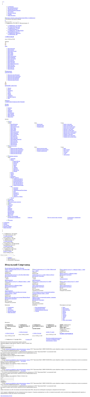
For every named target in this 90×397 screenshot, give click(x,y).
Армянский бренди (18, 178)
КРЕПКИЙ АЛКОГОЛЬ (11, 85)
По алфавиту (17, 268)
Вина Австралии (12, 58)
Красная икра (11, 212)
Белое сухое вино (67, 124)
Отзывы (10, 14)
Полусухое (66, 150)
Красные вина (40, 125)
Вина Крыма (66, 308)
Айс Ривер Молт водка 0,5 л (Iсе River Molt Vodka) (17, 274)
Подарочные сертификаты (14, 217)
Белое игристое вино (42, 148)
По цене (22, 268)
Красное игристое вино (42, 149)
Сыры (9, 109)
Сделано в (28, 339)
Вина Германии (11, 57)
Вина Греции (11, 60)
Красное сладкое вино (68, 130)
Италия (15, 163)
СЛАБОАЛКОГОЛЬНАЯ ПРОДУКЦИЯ (15, 101)
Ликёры (64, 315)
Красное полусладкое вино (69, 131)
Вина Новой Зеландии (13, 63)
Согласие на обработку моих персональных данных (53, 340)
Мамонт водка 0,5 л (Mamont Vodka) (13, 285)
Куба (14, 191)
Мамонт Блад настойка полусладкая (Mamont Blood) (17, 297)
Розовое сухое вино (68, 134)
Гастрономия (11, 113)
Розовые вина (40, 126)
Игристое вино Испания (13, 74)
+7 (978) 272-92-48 (9, 36)
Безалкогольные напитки (15, 202)
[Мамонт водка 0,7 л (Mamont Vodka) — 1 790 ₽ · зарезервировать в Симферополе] (72, 269)
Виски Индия (16, 161)
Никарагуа (15, 192)
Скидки (11, 220)
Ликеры (11, 199)
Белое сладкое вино (68, 125)
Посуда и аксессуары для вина (54, 217)
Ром (9, 98)
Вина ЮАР (10, 55)
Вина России (11, 67)
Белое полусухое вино (68, 128)
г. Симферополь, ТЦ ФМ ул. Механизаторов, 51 (14, 28)
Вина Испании (11, 48)
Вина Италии (11, 68)
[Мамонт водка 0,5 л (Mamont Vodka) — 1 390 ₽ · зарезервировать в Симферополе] (17, 281)
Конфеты (10, 111)
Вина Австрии (11, 62)
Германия (15, 189)
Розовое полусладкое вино (69, 136)
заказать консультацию (6, 347)
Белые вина (40, 124)
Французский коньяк (18, 185)
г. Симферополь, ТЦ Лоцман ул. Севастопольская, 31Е (15, 26)
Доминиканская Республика (20, 190)
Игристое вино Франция (14, 77)
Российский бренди (18, 184)
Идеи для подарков (13, 216)
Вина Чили (10, 52)
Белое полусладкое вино (69, 126)
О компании (11, 6)
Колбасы (10, 107)
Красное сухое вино (68, 129)
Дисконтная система (13, 9)
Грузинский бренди (18, 180)
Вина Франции (11, 66)
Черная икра (11, 213)
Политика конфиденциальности (53, 338)
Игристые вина (13, 145)
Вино (10, 121)
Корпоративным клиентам (14, 10)
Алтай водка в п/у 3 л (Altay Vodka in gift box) (43, 274)
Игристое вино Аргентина (14, 76)
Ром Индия (16, 194)
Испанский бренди (17, 181)
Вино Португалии (12, 51)
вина (6, 46)
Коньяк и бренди (12, 97)
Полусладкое (66, 149)
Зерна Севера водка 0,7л (65, 285)
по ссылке (23, 350)
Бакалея (7, 105)
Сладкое (65, 152)
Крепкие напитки (13, 156)
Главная (10, 257)
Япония (15, 171)
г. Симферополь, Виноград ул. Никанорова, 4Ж (14, 34)
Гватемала (15, 187)
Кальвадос (10, 90)
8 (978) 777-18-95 (7, 251)
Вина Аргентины (12, 56)
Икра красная (11, 115)
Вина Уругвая (11, 65)
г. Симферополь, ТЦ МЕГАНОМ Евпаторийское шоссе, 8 (15, 31)
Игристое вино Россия (13, 80)
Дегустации (10, 11)
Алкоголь (30, 217)
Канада (15, 165)
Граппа (9, 94)
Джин (9, 91)
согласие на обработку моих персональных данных (17, 349)
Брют (64, 148)
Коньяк (64, 312)
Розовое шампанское (42, 150)
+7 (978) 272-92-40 (7, 246)
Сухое (64, 153)
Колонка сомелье (12, 13)
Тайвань (15, 167)
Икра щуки (10, 116)
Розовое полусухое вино (69, 135)
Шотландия (16, 170)
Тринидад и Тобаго (18, 196)
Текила (9, 88)
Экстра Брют (66, 154)
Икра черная (11, 114)
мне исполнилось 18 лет (6, 395)
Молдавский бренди (18, 182)
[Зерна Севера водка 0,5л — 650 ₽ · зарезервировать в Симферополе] (41, 281)
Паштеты (10, 110)
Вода (10, 203)
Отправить (3, 358)
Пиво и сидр (11, 200)
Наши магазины (11, 15)
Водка (9, 89)
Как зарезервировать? (13, 8)
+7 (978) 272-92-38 (7, 236)
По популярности (9, 268)
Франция (15, 168)
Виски (9, 93)
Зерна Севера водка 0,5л (38, 285)
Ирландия (15, 162)
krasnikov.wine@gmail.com (66, 333)
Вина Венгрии (11, 61)
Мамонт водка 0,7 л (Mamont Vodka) (68, 273)
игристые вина (8, 72)
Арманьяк (10, 95)
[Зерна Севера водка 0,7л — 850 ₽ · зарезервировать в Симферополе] (69, 281)
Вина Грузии (11, 49)
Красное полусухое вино (69, 133)
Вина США (10, 53)
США (14, 166)
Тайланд (15, 195)
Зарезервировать (9, 280)
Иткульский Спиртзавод (11, 276)
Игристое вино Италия (13, 78)
